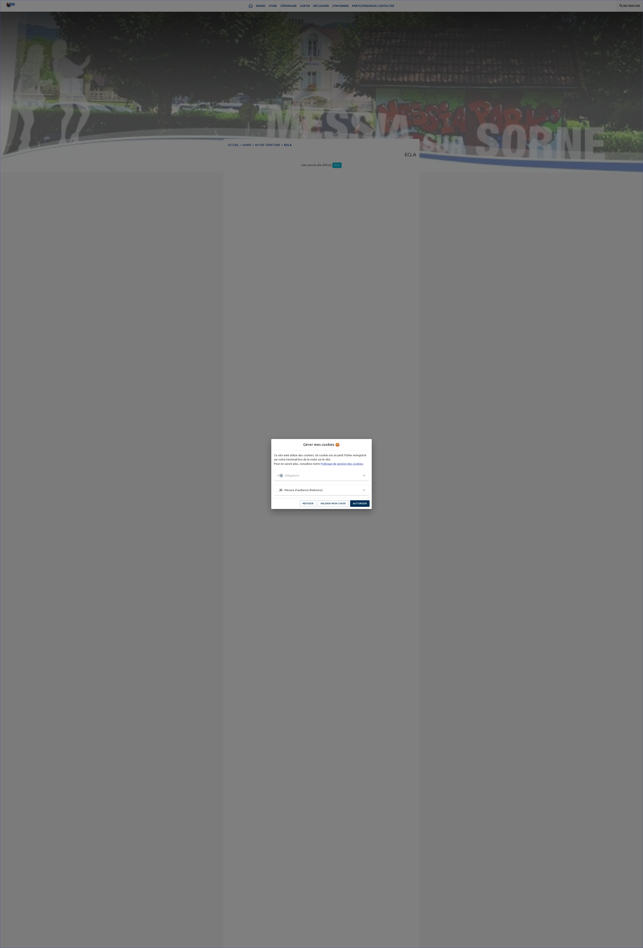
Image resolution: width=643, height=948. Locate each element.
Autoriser (360, 503)
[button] (321, 475)
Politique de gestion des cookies (342, 463)
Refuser (308, 503)
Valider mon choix (333, 503)
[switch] (278, 490)
